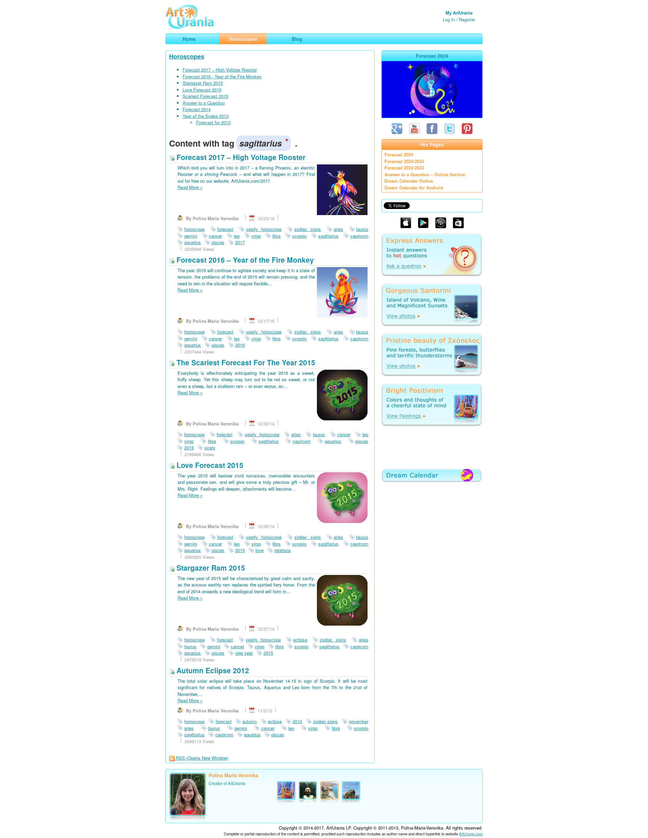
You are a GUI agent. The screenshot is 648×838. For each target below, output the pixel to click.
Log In (449, 19)
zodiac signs (307, 229)
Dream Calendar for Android (413, 187)
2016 (240, 345)
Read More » (190, 187)
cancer (215, 236)
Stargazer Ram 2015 (203, 83)
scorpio (299, 236)
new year (244, 653)
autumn (249, 721)
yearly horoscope (263, 229)
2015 (189, 447)
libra (276, 236)
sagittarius (328, 236)
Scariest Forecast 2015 (205, 96)
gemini (190, 236)
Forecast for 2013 (213, 122)
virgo (256, 236)
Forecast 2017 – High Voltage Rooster (220, 70)
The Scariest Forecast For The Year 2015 (244, 362)
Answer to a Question (204, 103)
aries (338, 229)
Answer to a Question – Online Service (424, 174)
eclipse (300, 639)
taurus (362, 229)
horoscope (194, 229)
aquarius (192, 242)
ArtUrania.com (471, 833)
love (259, 550)
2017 (240, 242)
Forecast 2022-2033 (404, 167)
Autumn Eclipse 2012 (211, 670)
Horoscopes (186, 56)
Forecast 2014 (197, 109)
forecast (225, 229)
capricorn (359, 236)
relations (282, 550)
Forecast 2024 (398, 154)
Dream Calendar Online (408, 181)
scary (210, 447)
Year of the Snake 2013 (205, 116)
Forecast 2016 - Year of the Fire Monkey (222, 76)
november (358, 721)
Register (467, 19)
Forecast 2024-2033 (404, 161)
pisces (218, 242)
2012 (297, 721)
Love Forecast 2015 (202, 89)
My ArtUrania (459, 12)
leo (237, 236)
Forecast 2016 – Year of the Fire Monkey (244, 260)
